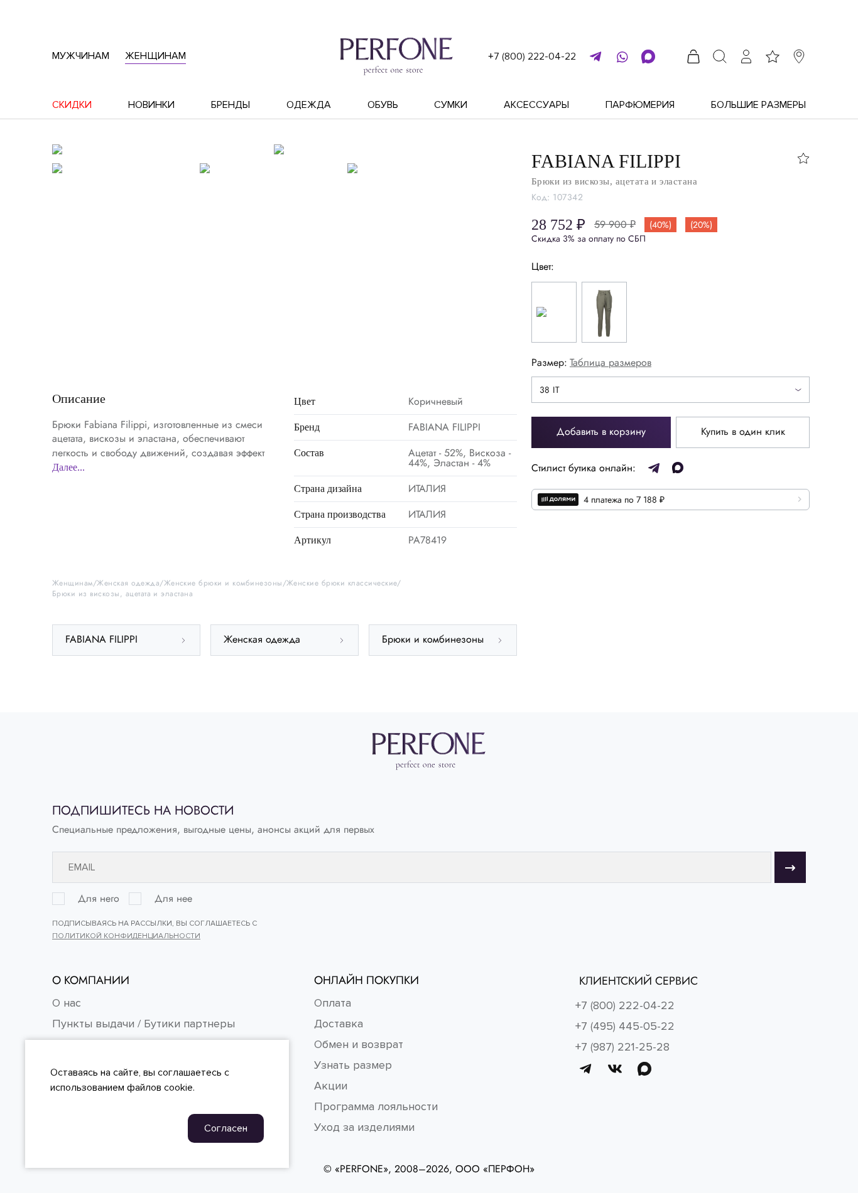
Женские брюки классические (341, 583)
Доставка (338, 1023)
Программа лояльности (376, 1106)
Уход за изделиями (364, 1127)
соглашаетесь (190, 1072)
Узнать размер (353, 1065)
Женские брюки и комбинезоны (223, 583)
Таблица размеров (610, 362)
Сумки (450, 105)
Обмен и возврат (358, 1044)
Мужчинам (80, 56)
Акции (330, 1086)
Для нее (173, 899)
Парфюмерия (640, 105)
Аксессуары (536, 105)
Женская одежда (128, 583)
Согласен (225, 1128)
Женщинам (155, 56)
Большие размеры (758, 105)
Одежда (308, 105)
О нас (66, 1003)
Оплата (332, 1003)
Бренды (230, 105)
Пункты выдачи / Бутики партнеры (143, 1023)
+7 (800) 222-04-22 (532, 56)
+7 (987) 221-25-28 (622, 1047)
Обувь (382, 105)
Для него (98, 899)
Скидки (72, 105)
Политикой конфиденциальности (126, 936)
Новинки (151, 105)
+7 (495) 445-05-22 (625, 1026)
